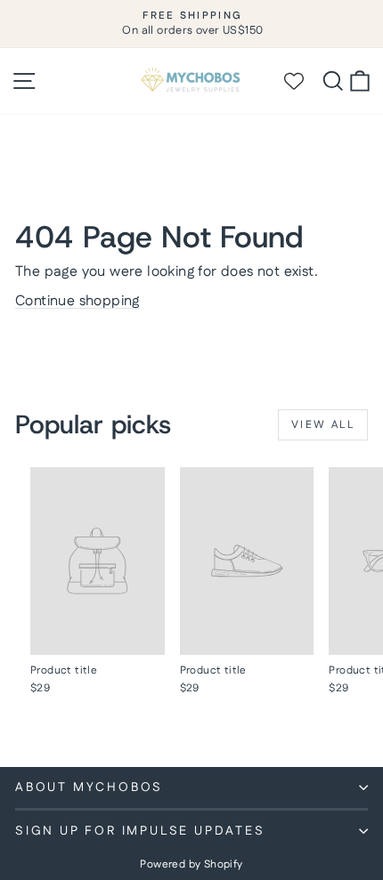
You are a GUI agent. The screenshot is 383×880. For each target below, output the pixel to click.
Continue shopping (77, 301)
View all (322, 424)
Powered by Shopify (191, 864)
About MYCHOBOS (89, 787)
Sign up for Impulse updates (140, 831)
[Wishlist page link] (302, 81)
